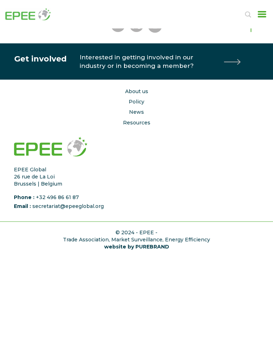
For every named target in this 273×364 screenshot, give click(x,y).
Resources (136, 122)
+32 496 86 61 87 (57, 197)
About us (136, 91)
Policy (136, 101)
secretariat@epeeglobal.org (68, 206)
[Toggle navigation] (260, 14)
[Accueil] (35, 14)
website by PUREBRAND (136, 246)
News (136, 112)
